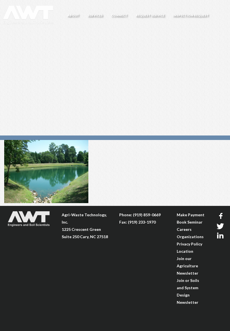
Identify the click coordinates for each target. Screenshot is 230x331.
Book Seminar (190, 222)
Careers (184, 229)
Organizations (190, 236)
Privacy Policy (189, 244)
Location (185, 251)
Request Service (150, 15)
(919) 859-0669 (147, 214)
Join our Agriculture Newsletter (187, 265)
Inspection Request (191, 15)
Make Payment (190, 214)
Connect (119, 15)
